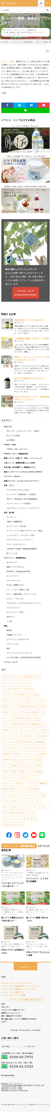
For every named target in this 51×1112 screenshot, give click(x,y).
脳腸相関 (43, 783)
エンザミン (27, 730)
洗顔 (14, 771)
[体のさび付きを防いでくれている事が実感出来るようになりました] (7, 401)
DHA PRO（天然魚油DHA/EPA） (19, 571)
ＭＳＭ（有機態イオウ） (16, 585)
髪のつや (22, 765)
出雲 (23, 777)
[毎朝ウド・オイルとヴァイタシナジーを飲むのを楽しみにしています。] (7, 361)
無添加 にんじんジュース (10, 1013)
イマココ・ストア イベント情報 (13, 995)
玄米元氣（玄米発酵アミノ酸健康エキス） (20, 467)
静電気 (12, 813)
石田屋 (15, 754)
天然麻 (5, 730)
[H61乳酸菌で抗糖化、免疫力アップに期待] (7, 343)
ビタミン (21, 789)
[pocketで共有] (44, 105)
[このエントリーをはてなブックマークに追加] (32, 105)
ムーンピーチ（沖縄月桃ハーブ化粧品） (22, 494)
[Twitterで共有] (19, 105)
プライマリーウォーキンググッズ (19, 653)
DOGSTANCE (8, 825)
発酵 (6, 32)
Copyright (36, 1030)
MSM (5, 944)
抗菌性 (13, 765)
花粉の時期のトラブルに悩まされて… (29, 320)
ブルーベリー (40, 700)
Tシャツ (34, 807)
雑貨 (5, 626)
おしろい (44, 807)
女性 (4, 813)
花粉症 (36, 695)
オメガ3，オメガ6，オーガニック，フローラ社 (21, 801)
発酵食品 (12, 32)
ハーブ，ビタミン (28, 754)
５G (42, 712)
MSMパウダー (8, 700)
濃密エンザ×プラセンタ (16, 567)
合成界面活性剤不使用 (27, 706)
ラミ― (5, 765)
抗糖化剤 (35, 875)
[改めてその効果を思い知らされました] (7, 383)
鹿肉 (16, 724)
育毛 (28, 819)
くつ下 (35, 736)
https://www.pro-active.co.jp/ (16, 1090)
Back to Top (25, 967)
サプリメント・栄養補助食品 (26, 30)
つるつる (31, 813)
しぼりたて (15, 730)
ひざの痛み (35, 718)
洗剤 (29, 700)
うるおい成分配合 (35, 771)
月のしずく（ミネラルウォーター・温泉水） (24, 431)
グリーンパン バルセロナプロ (18, 639)
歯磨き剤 (44, 736)
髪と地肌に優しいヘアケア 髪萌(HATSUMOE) (18, 1019)
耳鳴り (45, 730)
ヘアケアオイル (30, 783)
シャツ (20, 677)
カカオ (42, 748)
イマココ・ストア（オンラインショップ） (17, 983)
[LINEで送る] (25, 110)
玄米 (10, 944)
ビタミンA (29, 760)
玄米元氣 (29, 689)
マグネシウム (8, 872)
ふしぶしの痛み (38, 944)
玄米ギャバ (11, 617)
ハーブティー (14, 712)
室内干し (21, 813)
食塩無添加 (7, 760)
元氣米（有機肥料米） (15, 521)
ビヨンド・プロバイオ (15, 599)
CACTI (4, 1022)
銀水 (4, 677)
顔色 (4, 712)
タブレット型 (8, 795)
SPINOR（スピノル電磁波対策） (16, 454)
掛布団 (35, 789)
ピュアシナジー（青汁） (16, 612)
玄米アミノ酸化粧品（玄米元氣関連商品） (23, 499)
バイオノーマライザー (13, 34)
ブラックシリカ (12, 644)
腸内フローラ (33, 32)
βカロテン (21, 700)
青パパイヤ (34, 912)
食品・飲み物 (9, 512)
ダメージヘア (33, 777)
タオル (12, 677)
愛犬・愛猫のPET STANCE (11, 1016)
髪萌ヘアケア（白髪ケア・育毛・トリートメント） (23, 458)
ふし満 (9, 621)
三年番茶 (41, 754)
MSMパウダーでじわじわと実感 (37, 953)
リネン (37, 730)
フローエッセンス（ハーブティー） (20, 540)
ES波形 (22, 771)
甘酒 (26, 718)
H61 (44, 872)
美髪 (4, 706)
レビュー (6, 683)
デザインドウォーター (21, 683)
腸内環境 (24, 32)
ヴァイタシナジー (13, 608)
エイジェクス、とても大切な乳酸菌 (37, 879)
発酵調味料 (17, 944)
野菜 (34, 819)
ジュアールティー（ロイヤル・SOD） (21, 535)
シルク (20, 736)
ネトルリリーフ (12, 576)
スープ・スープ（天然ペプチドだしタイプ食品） (25, 531)
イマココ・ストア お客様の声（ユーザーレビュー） (21, 986)
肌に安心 (24, 724)
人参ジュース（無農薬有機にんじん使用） (20, 463)
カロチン (24, 807)
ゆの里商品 (11, 440)
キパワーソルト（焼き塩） (17, 526)
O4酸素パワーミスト (15, 635)
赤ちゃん (18, 760)
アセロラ (12, 706)
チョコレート (12, 517)
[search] (48, 10)
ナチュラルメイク (9, 695)
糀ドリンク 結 (12, 553)
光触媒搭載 (39, 742)
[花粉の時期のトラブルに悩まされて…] (7, 324)
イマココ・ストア (11, 662)
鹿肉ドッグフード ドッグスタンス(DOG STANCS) (23, 472)
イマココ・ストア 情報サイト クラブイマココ (18, 989)
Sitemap (14, 1030)
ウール (18, 795)
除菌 (13, 789)
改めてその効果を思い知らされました (30, 378)
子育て (15, 807)
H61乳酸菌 (38, 872)
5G (29, 695)
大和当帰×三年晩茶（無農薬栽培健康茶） (22, 549)
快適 (28, 736)
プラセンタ (7, 724)
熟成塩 (5, 789)
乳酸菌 (30, 872)
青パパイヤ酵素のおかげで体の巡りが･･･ (12, 919)
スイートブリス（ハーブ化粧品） (19, 503)
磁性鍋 (9, 630)
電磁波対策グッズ (38, 724)
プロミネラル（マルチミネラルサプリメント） (24, 603)
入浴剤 (42, 706)
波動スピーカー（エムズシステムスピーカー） (22, 481)
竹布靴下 (6, 771)
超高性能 (6, 754)
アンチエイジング (31, 795)
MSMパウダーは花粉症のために (12, 951)
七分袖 (38, 760)
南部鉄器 (28, 742)
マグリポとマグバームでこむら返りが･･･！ (12, 884)
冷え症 (25, 712)
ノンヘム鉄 (7, 748)
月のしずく (8, 426)
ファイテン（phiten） (12, 476)
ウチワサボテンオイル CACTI (18, 490)
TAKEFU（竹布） (10, 445)
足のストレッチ (9, 783)
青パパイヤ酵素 (7, 61)
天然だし (6, 807)
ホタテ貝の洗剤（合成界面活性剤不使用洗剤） (24, 657)
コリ (13, 736)
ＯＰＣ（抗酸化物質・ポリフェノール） (22, 594)
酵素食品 (7, 909)
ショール (22, 748)
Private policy (24, 1030)
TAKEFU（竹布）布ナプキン (17, 449)
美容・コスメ (9, 485)
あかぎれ (33, 748)
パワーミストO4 (9, 742)
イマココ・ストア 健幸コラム (12, 992)
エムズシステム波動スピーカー (13, 1010)
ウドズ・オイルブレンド (16, 544)
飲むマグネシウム (12, 875)
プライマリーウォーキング (13, 819)
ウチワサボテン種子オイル (13, 689)
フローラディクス (13, 580)
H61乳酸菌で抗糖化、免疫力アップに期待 (31, 338)
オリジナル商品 (35, 765)
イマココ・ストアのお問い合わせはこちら (25, 999)
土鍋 (20, 742)
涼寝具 (18, 718)
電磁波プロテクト (33, 677)
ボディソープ (8, 718)
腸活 (18, 32)
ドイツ (5, 736)
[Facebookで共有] (7, 105)
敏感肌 (22, 695)
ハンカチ (19, 825)
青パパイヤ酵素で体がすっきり (37, 919)
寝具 (8, 648)
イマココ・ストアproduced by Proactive (25, 293)
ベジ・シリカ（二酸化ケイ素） (18, 589)
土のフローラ (12, 562)
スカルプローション (10, 777)
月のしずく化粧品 (13, 435)
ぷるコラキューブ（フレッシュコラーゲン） (24, 508)
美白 (19, 783)
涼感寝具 (34, 712)
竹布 (3, 1004)
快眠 (43, 795)
